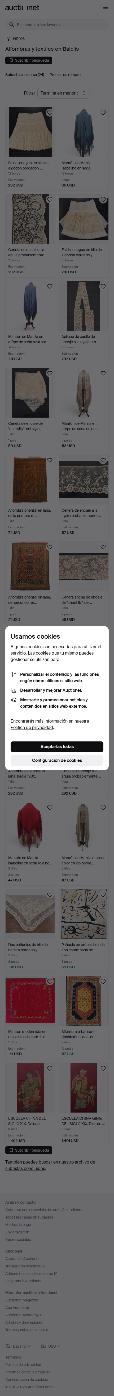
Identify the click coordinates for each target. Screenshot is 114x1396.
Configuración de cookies (57, 760)
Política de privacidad (32, 727)
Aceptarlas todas (57, 746)
